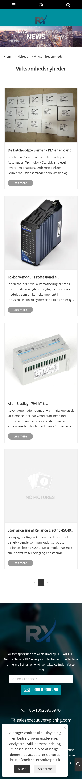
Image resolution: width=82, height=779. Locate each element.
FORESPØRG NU (45, 689)
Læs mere (20, 183)
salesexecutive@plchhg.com (44, 720)
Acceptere (45, 769)
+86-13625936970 (44, 710)
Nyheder (23, 56)
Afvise (22, 769)
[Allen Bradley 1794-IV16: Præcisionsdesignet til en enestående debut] (41, 359)
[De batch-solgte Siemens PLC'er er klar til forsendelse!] (41, 115)
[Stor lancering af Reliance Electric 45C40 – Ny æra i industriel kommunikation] (41, 486)
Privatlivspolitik (48, 759)
